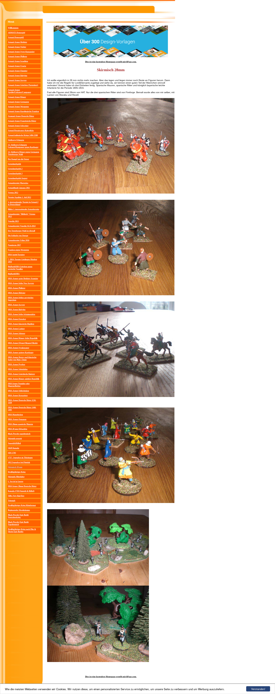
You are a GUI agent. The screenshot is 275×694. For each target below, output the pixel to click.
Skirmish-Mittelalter (16, 477)
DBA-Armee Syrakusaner (18, 348)
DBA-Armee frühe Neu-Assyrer (21, 283)
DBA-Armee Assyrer (16, 305)
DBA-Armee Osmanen (17, 419)
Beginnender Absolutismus (19, 510)
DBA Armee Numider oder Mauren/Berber (19, 384)
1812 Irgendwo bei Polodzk (19, 462)
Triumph (11, 500)
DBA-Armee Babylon (16, 309)
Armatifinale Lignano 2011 (19, 188)
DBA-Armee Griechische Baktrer (21, 374)
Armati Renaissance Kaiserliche (21, 130)
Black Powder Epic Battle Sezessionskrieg (18, 516)
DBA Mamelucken (15, 415)
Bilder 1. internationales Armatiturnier (23, 209)
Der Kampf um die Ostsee (18, 159)
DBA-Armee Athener (16, 333)
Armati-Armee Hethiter (17, 42)
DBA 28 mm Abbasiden (17, 429)
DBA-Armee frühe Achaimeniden (21, 314)
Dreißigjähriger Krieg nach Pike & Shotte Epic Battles (22, 530)
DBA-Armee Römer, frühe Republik (23, 338)
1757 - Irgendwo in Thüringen (20, 458)
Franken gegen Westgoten (18, 250)
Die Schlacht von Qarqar (18, 235)
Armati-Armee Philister (17, 56)
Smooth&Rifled (14, 443)
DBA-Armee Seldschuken (18, 391)
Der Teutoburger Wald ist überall (21, 231)
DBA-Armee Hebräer (16, 293)
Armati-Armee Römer (17, 97)
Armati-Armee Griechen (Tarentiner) (23, 85)
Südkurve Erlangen (16, 140)
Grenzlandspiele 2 (15, 169)
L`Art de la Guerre (15, 481)
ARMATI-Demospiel (16, 33)
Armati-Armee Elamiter (17, 71)
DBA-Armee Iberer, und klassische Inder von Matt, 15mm (22, 358)
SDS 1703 (12, 453)
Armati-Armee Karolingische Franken (23, 111)
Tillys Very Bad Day (16, 496)
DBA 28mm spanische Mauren (20, 424)
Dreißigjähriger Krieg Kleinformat (22, 505)
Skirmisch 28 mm (15, 467)
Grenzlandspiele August (17, 178)
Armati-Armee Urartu (17, 66)
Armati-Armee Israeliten (18, 61)
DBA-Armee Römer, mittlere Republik (23, 379)
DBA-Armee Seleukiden (18, 369)
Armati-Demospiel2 (16, 37)
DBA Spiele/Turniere (16, 255)
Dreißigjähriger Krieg (16, 472)
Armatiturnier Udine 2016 (18, 240)
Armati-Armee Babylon (17, 75)
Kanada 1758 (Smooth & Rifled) (21, 491)
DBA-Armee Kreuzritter (18, 395)
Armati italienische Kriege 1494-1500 (23, 135)
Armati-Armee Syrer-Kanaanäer (21, 52)
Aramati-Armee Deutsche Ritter (21, 116)
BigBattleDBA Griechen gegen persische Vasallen (20, 268)
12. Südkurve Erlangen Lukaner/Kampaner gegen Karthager (23, 146)
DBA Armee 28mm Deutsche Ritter (22, 486)
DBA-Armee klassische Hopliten (21, 324)
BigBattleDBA (14, 274)
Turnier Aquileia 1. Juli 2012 (19, 197)
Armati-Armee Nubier (17, 47)
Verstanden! (258, 689)
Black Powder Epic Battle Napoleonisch (18, 523)
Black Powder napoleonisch (19, 434)
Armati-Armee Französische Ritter (22, 121)
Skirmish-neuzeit (15, 438)
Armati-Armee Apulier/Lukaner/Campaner (19, 91)
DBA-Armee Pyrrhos (16, 364)
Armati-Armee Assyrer (17, 80)
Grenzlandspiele (14, 164)
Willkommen (13, 28)
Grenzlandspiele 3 (15, 173)
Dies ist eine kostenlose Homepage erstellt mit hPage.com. (111, 61)
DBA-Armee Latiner (16, 329)
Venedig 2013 (13, 221)
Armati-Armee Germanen (18, 102)
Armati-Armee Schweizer (18, 126)
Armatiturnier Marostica (18, 183)
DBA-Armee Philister (16, 288)
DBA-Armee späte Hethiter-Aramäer (23, 278)
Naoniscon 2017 (14, 245)
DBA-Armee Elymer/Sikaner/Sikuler (23, 343)
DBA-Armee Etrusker (17, 319)
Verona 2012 (13, 192)
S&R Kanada (13, 448)
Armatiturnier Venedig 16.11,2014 (21, 226)
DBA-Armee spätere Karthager (20, 352)
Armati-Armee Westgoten (18, 107)
